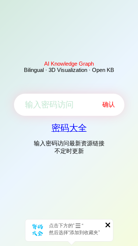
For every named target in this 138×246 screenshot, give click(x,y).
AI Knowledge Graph (69, 63)
